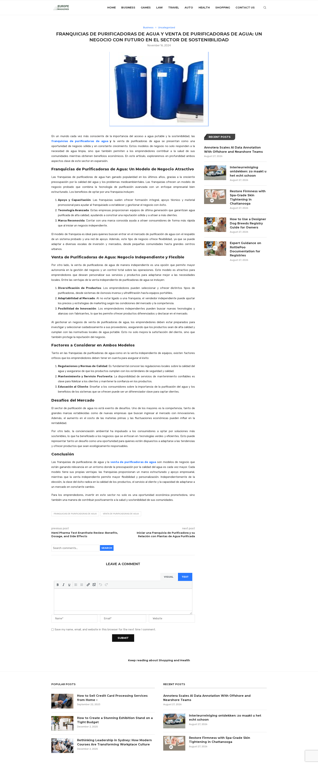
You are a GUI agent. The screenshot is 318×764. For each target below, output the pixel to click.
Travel (173, 7)
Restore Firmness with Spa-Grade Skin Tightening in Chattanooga (248, 197)
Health (204, 7)
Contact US (245, 7)
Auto (189, 7)
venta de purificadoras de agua (133, 462)
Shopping (222, 7)
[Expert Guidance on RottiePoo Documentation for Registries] (215, 248)
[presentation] (57, 584)
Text (185, 576)
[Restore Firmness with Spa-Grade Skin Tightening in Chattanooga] (215, 196)
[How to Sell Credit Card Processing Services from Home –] (62, 701)
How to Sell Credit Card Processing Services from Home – (112, 698)
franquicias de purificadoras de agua (79, 141)
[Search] (265, 7)
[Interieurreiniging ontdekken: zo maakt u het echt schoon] (215, 172)
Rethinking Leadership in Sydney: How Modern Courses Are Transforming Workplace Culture (114, 742)
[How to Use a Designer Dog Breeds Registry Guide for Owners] (215, 224)
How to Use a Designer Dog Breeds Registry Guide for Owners (248, 223)
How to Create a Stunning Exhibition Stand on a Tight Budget (115, 720)
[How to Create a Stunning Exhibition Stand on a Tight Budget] (62, 723)
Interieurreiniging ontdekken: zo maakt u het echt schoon (248, 171)
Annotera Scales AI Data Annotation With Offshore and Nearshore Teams (233, 149)
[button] (57, 584)
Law (159, 7)
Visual (168, 576)
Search (106, 547)
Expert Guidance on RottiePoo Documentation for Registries (245, 249)
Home (111, 7)
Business (128, 7)
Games (146, 7)
